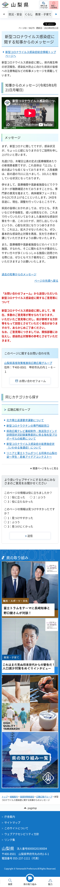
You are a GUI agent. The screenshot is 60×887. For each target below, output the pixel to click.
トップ (5, 796)
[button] (43, 5)
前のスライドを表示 (4, 14)
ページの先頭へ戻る (46, 281)
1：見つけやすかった (20, 518)
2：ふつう (40, 497)
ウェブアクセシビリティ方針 (21, 834)
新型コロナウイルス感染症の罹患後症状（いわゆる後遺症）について (30, 445)
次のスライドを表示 (56, 14)
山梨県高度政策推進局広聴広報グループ (28, 363)
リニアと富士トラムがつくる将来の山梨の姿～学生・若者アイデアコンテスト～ (31, 455)
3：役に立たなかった (20, 501)
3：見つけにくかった (20, 526)
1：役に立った (16, 497)
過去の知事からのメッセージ (19, 274)
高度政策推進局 (27, 796)
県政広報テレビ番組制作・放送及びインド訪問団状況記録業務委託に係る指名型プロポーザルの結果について (31, 434)
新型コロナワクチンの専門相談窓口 (27, 426)
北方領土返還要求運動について (25, 420)
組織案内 (14, 796)
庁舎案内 (9, 817)
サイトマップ (12, 822)
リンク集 (9, 840)
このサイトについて (16, 828)
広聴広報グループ (19, 409)
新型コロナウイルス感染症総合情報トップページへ (30, 54)
